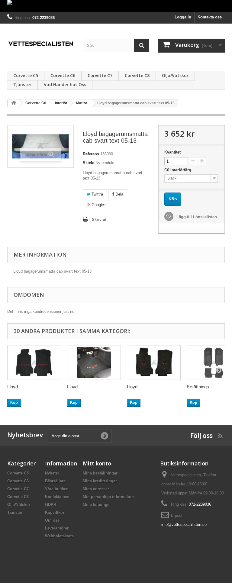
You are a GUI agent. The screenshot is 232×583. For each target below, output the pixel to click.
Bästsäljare (55, 481)
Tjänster (22, 84)
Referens (91, 154)
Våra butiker (56, 489)
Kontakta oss (210, 17)
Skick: (88, 162)
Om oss (52, 520)
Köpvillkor (54, 512)
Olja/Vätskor (175, 75)
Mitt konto (97, 463)
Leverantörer (57, 528)
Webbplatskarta (59, 536)
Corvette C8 (137, 75)
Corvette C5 (25, 75)
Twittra (96, 194)
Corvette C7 (100, 75)
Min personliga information (108, 496)
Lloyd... (14, 386)
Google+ (98, 204)
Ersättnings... (200, 386)
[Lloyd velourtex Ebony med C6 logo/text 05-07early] (94, 362)
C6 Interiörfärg (178, 170)
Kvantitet (172, 152)
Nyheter (52, 473)
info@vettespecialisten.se (184, 524)
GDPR (50, 504)
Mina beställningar (100, 473)
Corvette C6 (62, 75)
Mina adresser (96, 489)
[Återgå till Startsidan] (13, 103)
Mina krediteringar (100, 481)
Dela (118, 194)
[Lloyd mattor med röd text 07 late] (34, 362)
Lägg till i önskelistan (196, 217)
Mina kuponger (97, 504)
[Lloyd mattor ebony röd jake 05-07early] (154, 362)
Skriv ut (99, 219)
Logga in (183, 17)
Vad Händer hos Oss (65, 84)
